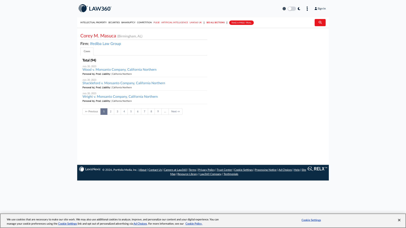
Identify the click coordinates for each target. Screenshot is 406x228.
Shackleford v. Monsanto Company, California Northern (123, 83)
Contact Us (155, 170)
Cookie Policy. (193, 223)
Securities (114, 23)
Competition (144, 23)
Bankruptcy (128, 23)
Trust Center (224, 170)
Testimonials (231, 174)
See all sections (215, 23)
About (143, 170)
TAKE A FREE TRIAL (241, 23)
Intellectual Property (93, 23)
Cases (87, 51)
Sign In (322, 8)
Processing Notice (266, 170)
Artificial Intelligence (174, 23)
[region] (203, 220)
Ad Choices (285, 170)
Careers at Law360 (175, 170)
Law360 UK (196, 23)
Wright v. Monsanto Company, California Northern (120, 96)
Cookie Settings (243, 170)
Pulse (157, 23)
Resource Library (187, 174)
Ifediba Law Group (105, 44)
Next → (175, 111)
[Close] (399, 220)
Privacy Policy (206, 170)
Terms (192, 170)
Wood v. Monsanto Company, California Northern (119, 69)
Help (297, 170)
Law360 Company (211, 174)
